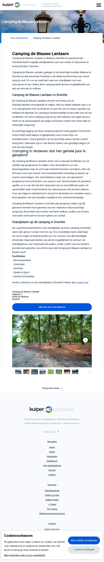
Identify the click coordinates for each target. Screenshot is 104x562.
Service (52, 470)
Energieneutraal (52, 491)
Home (52, 447)
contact (80, 282)
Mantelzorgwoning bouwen (52, 513)
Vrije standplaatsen (52, 465)
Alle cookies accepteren (84, 540)
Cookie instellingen (84, 549)
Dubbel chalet (52, 500)
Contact (52, 475)
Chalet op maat (52, 495)
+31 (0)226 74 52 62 (50, 4)
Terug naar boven (50, 388)
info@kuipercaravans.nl (52, 6)
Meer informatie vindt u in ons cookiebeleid (24, 555)
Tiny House (52, 509)
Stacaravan (52, 456)
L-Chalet (52, 504)
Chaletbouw (52, 461)
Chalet (52, 452)
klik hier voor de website (52, 307)
